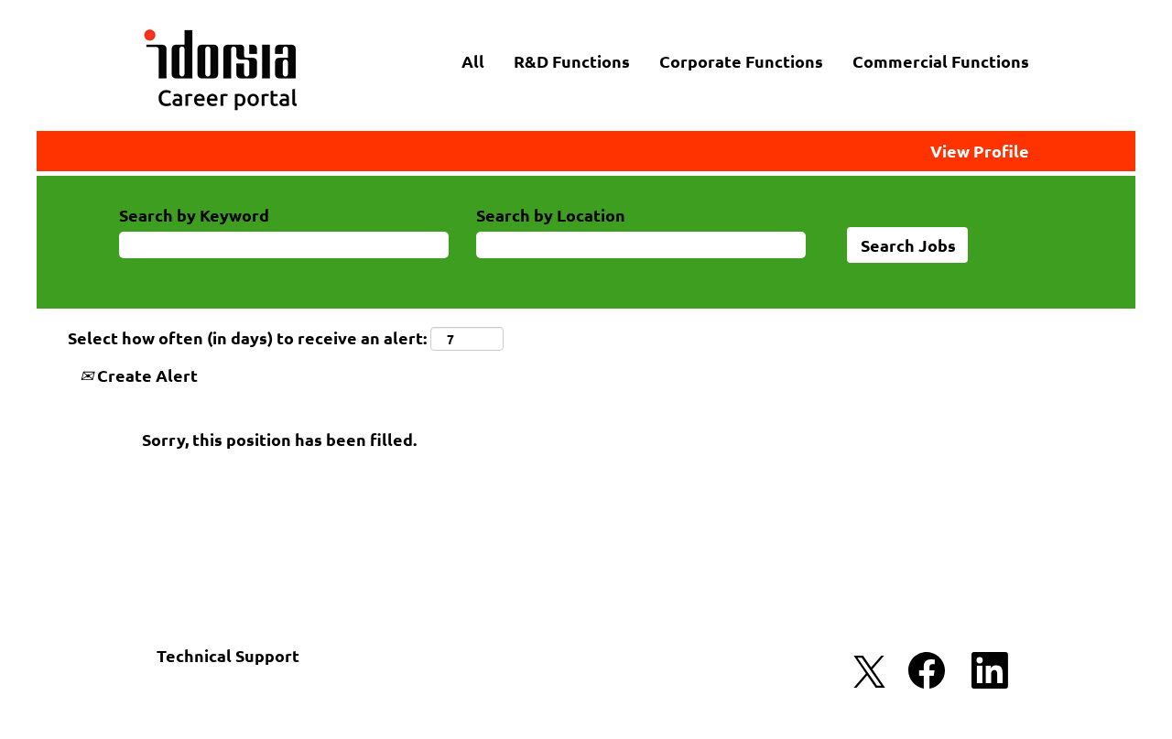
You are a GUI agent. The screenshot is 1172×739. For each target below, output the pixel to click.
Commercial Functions (940, 60)
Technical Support (228, 655)
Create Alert (145, 375)
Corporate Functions (741, 60)
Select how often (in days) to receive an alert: (247, 337)
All (472, 60)
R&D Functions (572, 60)
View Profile (979, 151)
